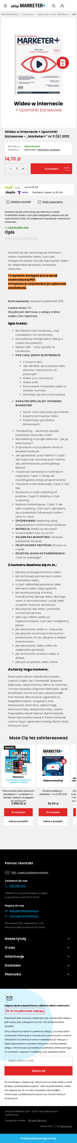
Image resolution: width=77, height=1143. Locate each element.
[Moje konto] (62, 6)
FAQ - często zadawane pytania (29, 872)
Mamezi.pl (66, 1126)
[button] (5, 6)
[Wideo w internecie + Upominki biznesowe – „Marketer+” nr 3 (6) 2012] (38, 72)
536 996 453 (18, 886)
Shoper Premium (37, 1120)
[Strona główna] (28, 6)
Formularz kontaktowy (24, 916)
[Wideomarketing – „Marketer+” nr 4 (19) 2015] (53, 766)
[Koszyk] (71, 6)
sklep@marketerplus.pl (24, 911)
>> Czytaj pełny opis (17, 227)
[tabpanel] (38, 489)
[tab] (38, 232)
